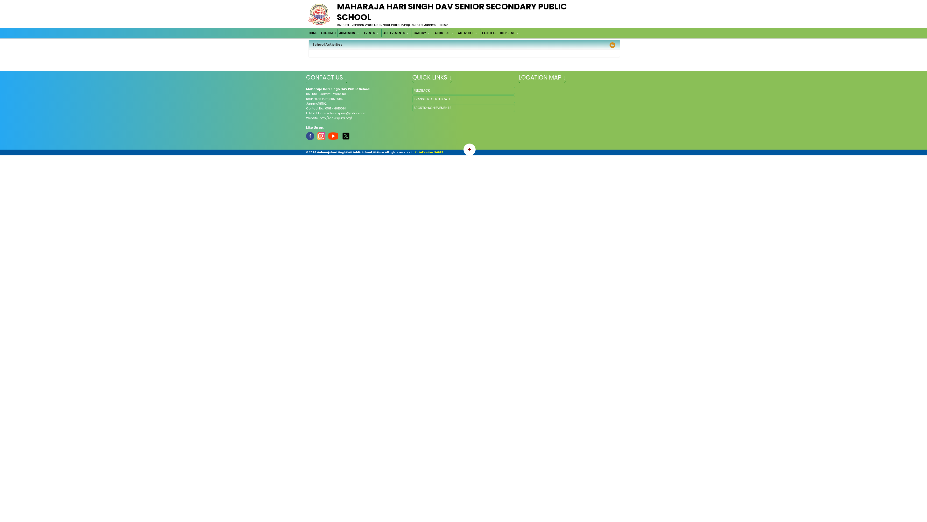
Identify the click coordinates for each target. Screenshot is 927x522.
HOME (313, 33)
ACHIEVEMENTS (394, 33)
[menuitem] (313, 33)
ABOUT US (442, 33)
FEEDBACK (422, 90)
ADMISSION (347, 33)
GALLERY (420, 33)
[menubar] (414, 33)
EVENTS (369, 33)
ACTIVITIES (465, 33)
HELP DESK (507, 33)
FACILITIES (489, 33)
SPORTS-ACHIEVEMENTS (432, 108)
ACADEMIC (328, 33)
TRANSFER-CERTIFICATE (432, 99)
